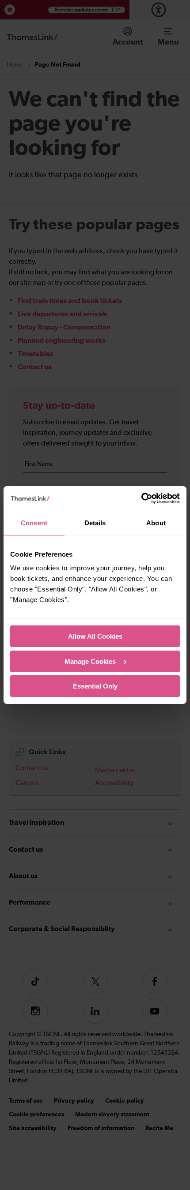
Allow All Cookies (95, 636)
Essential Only (95, 686)
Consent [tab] (34, 523)
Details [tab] (95, 523)
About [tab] (156, 523)
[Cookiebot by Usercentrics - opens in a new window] (141, 498)
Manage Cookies (90, 661)
